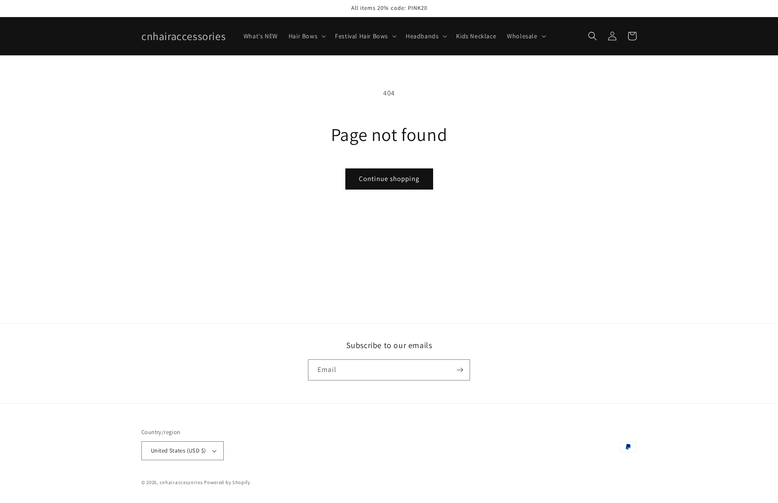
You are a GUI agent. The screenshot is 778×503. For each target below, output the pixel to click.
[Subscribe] (460, 370)
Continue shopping (389, 178)
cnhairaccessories (181, 482)
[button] (306, 36)
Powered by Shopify (227, 482)
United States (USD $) (178, 450)
